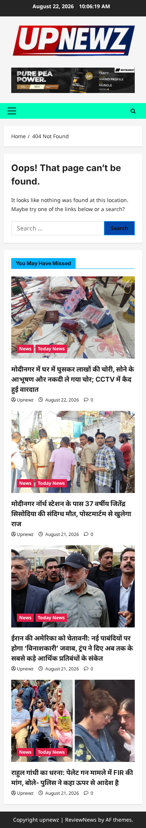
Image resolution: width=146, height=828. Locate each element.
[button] (12, 111)
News (25, 348)
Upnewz (25, 400)
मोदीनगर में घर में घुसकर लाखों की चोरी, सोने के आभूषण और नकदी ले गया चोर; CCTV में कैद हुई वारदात (72, 379)
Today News (51, 348)
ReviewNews (81, 819)
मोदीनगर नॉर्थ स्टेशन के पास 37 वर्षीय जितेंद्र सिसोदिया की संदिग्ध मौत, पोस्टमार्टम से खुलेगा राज (71, 514)
